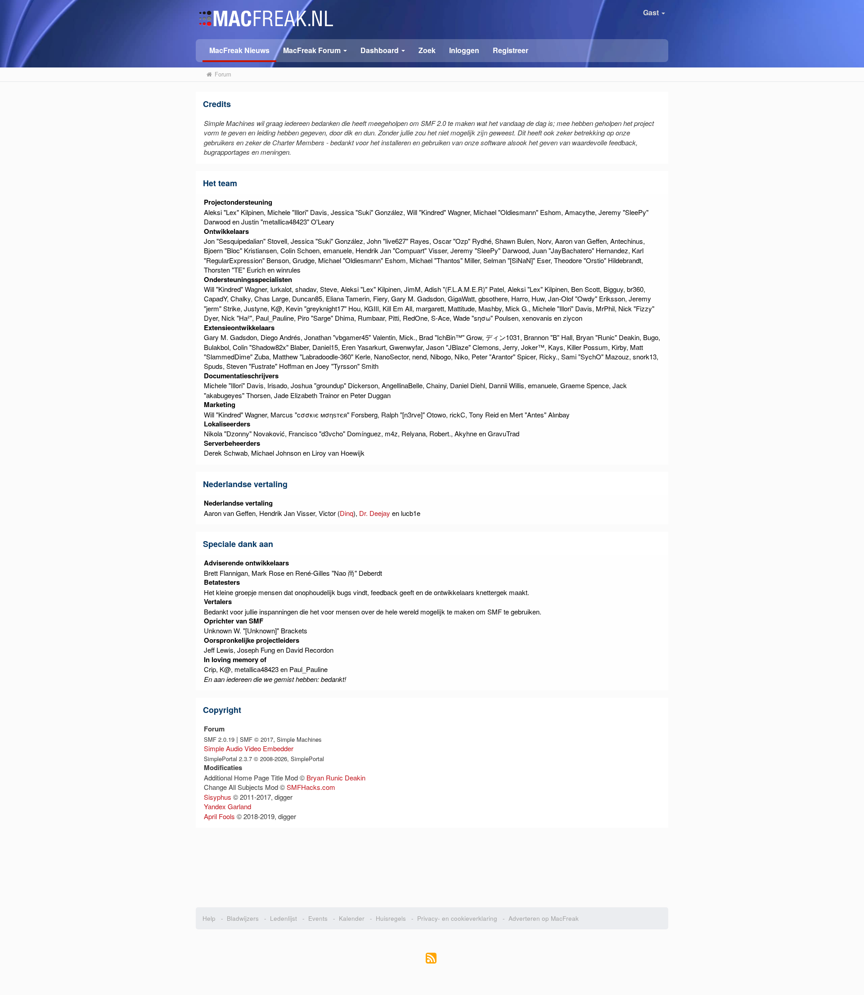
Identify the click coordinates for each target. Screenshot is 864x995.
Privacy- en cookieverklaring (457, 918)
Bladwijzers (243, 918)
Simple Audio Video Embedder (248, 748)
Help (209, 918)
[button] (315, 49)
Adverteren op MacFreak (543, 918)
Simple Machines (299, 739)
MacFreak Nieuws (239, 50)
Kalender (351, 918)
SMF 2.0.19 (219, 739)
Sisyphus (217, 797)
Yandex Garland (227, 806)
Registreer (510, 50)
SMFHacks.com (311, 787)
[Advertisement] (432, 864)
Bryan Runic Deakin (335, 777)
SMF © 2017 (256, 739)
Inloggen (464, 50)
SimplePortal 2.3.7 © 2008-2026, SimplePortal (264, 758)
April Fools (219, 816)
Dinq (346, 513)
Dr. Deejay (374, 513)
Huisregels (391, 918)
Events (318, 918)
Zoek (427, 50)
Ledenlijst (283, 918)
